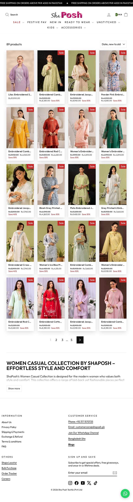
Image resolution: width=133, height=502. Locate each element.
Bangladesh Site (76, 438)
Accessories (72, 27)
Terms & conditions (11, 441)
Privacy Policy (9, 427)
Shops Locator (9, 462)
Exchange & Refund (12, 436)
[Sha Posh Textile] (66, 14)
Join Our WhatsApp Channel (83, 432)
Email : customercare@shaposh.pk (86, 426)
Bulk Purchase (9, 468)
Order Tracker (9, 473)
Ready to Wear (78, 22)
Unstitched (107, 22)
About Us (6, 422)
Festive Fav (37, 22)
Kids (51, 27)
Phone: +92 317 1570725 (80, 421)
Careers (6, 478)
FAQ (4, 446)
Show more (14, 388)
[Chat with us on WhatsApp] (125, 493)
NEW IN (55, 22)
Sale (17, 22)
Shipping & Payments (13, 431)
